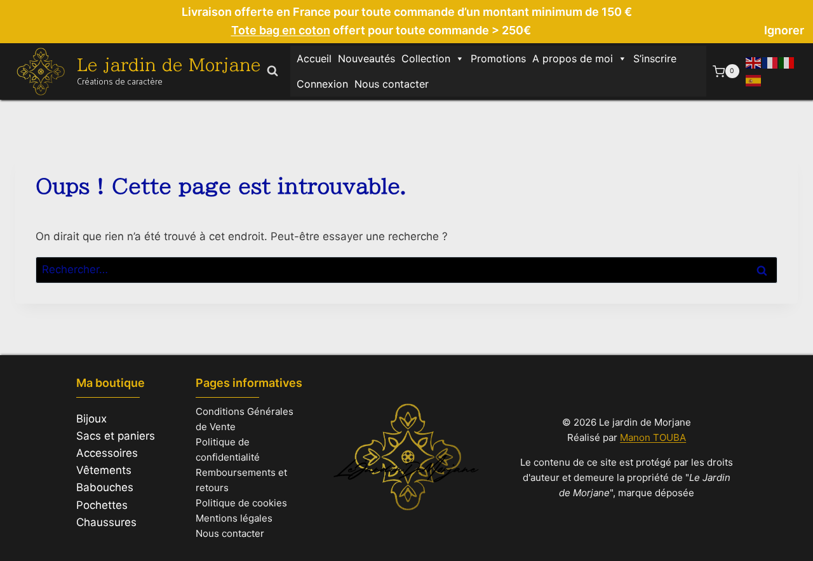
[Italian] (787, 62)
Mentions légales (234, 518)
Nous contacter (391, 84)
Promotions (498, 58)
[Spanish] (754, 79)
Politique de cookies (241, 503)
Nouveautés (366, 58)
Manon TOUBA (653, 437)
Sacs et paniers (115, 435)
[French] (770, 62)
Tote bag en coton (280, 30)
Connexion (322, 84)
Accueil (314, 58)
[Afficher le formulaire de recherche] (272, 71)
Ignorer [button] (784, 30)
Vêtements (103, 470)
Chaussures (106, 522)
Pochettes (102, 505)
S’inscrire (654, 58)
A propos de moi (572, 58)
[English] (754, 62)
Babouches (104, 487)
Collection (425, 58)
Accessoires (107, 453)
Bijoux (91, 418)
